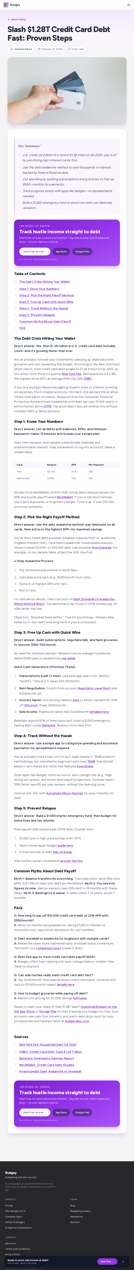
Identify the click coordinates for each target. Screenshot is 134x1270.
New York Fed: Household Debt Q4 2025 (47, 1045)
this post (31, 705)
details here (65, 984)
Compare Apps (13, 1216)
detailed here (99, 712)
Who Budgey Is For (15, 1211)
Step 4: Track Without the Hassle (43, 308)
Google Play (82, 251)
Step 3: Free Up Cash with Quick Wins (46, 302)
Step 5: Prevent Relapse (37, 315)
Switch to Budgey (15, 1222)
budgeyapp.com (77, 1021)
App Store (61, 251)
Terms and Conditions (17, 1248)
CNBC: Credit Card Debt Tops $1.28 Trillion (50, 1052)
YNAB (91, 761)
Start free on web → (34, 251)
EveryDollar (85, 766)
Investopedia (101, 547)
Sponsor (75, 1222)
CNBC (88, 379)
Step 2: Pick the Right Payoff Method (46, 295)
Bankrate (49, 725)
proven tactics (72, 861)
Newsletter (76, 1216)
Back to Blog (18, 19)
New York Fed (71, 374)
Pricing (9, 1205)
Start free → (107, 1261)
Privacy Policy (12, 1254)
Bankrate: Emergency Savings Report (46, 1058)
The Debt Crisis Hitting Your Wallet (44, 282)
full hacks (80, 998)
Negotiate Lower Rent (94, 688)
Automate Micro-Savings (64, 793)
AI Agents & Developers (18, 1227)
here (76, 700)
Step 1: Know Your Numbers (39, 289)
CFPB (47, 406)
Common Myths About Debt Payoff (45, 321)
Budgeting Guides (80, 1211)
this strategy (62, 852)
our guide (68, 658)
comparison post (48, 948)
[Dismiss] (123, 1261)
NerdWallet (65, 497)
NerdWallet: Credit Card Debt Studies (46, 1065)
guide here (65, 845)
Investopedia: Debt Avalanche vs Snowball (50, 1071)
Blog (72, 1205)
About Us (10, 1243)
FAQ (22, 328)
